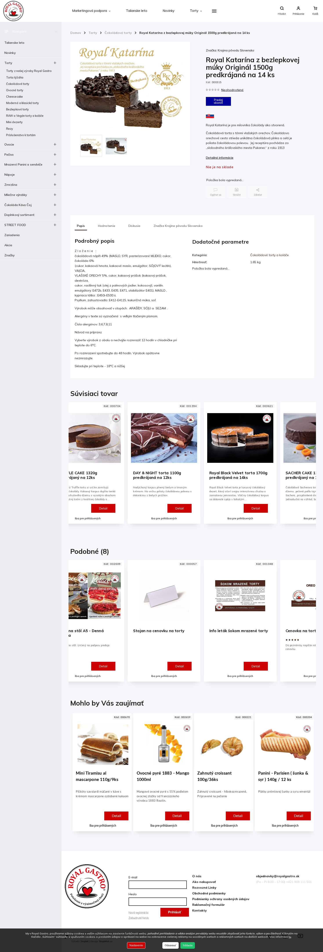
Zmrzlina (10, 185)
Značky (9, 255)
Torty (8, 63)
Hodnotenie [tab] (106, 226)
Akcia (8, 245)
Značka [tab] (178, 226)
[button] (108, 805)
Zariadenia (12, 235)
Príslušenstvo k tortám (21, 135)
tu (290, 936)
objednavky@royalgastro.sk (277, 876)
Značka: (230, 50)
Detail (103, 508)
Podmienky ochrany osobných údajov (220, 899)
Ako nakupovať (204, 882)
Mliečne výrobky (15, 195)
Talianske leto (14, 43)
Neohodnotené (232, 89)
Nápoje (9, 175)
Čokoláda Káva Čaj (18, 205)
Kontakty (199, 910)
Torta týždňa (14, 77)
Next (310, 467)
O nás (196, 876)
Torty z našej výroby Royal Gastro (29, 71)
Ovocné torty (14, 90)
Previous (75, 467)
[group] (106, 776)
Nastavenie (136, 945)
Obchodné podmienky (209, 893)
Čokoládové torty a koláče (269, 255)
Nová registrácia (138, 912)
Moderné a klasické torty (22, 103)
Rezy (9, 128)
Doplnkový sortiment (19, 215)
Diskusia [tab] (134, 226)
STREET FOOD (15, 225)
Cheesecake (14, 96)
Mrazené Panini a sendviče (23, 164)
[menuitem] (91, 11)
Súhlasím (187, 945)
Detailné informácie (219, 158)
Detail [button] (121, 816)
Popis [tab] (81, 226)
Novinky (10, 53)
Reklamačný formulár (208, 905)
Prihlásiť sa (174, 913)
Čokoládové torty (17, 84)
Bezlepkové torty (17, 109)
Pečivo (9, 155)
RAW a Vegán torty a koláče (25, 115)
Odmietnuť (170, 945)
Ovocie (9, 144)
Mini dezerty (14, 122)
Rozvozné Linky (204, 888)
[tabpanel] (164, 463)
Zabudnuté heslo (139, 918)
